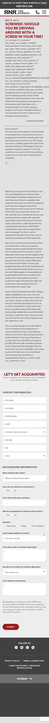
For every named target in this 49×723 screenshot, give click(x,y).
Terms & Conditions (33, 661)
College (23, 526)
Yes (7, 491)
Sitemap (22, 678)
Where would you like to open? (14, 473)
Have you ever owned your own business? (18, 487)
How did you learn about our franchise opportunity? (22, 567)
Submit (11, 627)
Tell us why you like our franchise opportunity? (20, 547)
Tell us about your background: (14, 581)
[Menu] (44, 12)
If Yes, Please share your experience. (16, 498)
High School (11, 526)
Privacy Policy (12, 661)
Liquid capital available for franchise (16, 533)
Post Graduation (37, 526)
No (15, 491)
